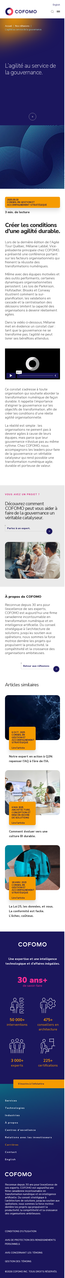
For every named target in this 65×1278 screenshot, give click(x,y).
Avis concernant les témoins (23, 1252)
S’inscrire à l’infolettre (31, 1083)
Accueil (8, 26)
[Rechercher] (52, 12)
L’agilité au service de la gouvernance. (23, 29)
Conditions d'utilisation (20, 1231)
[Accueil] (21, 11)
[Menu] (58, 12)
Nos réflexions (22, 26)
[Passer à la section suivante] (32, 116)
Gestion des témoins (18, 1261)
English (56, 4)
